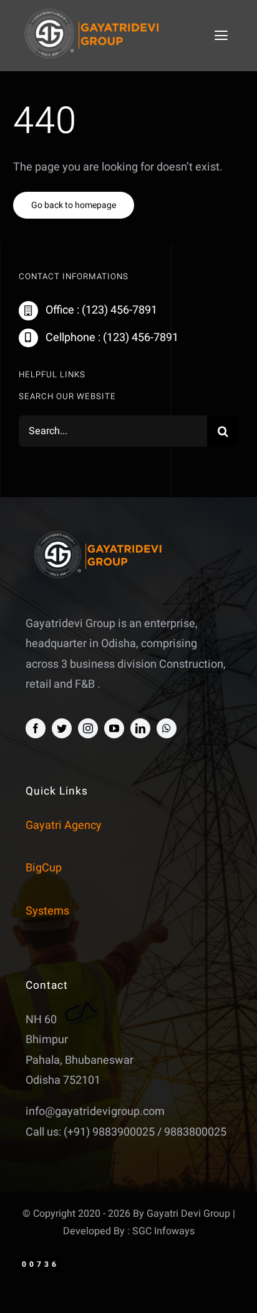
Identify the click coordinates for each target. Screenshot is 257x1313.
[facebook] (36, 728)
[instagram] (88, 728)
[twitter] (62, 728)
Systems (47, 911)
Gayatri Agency (64, 825)
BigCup (44, 868)
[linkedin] (140, 728)
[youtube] (114, 728)
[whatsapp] (167, 728)
